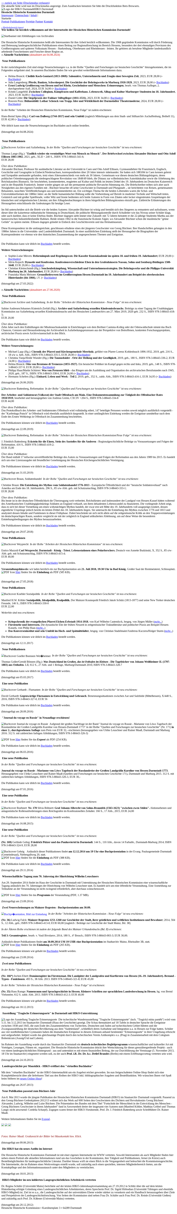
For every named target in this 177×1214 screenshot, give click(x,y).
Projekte (30, 21)
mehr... (158, 621)
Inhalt (34, 15)
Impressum (7, 15)
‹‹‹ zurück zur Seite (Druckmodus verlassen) (25, 2)
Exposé (46, 1119)
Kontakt (48, 21)
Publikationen (17, 21)
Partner (39, 21)
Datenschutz (22, 15)
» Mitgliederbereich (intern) (12, 27)
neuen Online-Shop (30, 1078)
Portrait (5, 21)
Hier (18, 572)
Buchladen (14, 79)
